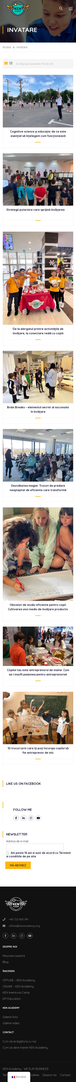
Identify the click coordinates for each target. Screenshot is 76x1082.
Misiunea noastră (14, 956)
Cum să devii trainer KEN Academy (25, 1047)
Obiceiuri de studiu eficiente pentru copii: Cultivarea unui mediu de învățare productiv (38, 607)
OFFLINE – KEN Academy (19, 980)
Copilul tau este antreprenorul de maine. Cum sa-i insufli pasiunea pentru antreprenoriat (38, 672)
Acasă (7, 47)
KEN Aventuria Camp (16, 992)
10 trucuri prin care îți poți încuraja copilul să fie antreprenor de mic (38, 750)
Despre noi (50, 1075)
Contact (65, 1075)
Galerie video (11, 1023)
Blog (5, 962)
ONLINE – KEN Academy (18, 986)
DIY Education (12, 998)
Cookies (34, 1075)
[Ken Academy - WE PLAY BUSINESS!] (18, 8)
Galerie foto (10, 1017)
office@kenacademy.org (24, 926)
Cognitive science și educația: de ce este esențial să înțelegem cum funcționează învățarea (38, 136)
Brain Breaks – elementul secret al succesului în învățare (38, 409)
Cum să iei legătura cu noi (19, 1041)
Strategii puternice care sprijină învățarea (35, 209)
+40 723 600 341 (18, 919)
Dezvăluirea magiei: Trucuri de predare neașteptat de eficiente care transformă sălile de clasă (38, 490)
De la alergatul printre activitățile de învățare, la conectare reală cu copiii (38, 331)
